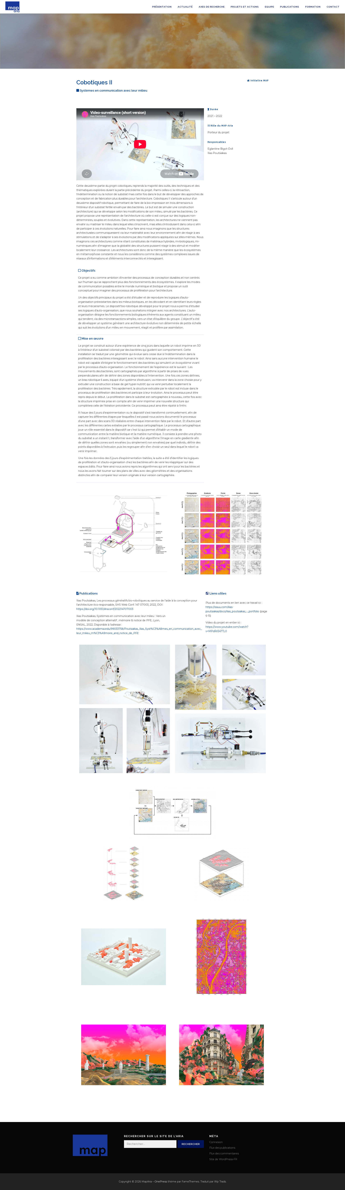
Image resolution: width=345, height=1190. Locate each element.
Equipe (269, 6)
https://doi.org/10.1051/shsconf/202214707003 (104, 609)
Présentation (162, 6)
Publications (289, 6)
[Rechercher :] (150, 1144)
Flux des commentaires (224, 1153)
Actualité (185, 6)
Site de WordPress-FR (223, 1159)
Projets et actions (245, 6)
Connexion (216, 1142)
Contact (333, 6)
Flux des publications (222, 1147)
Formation (313, 6)
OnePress (161, 1181)
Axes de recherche (212, 6)
